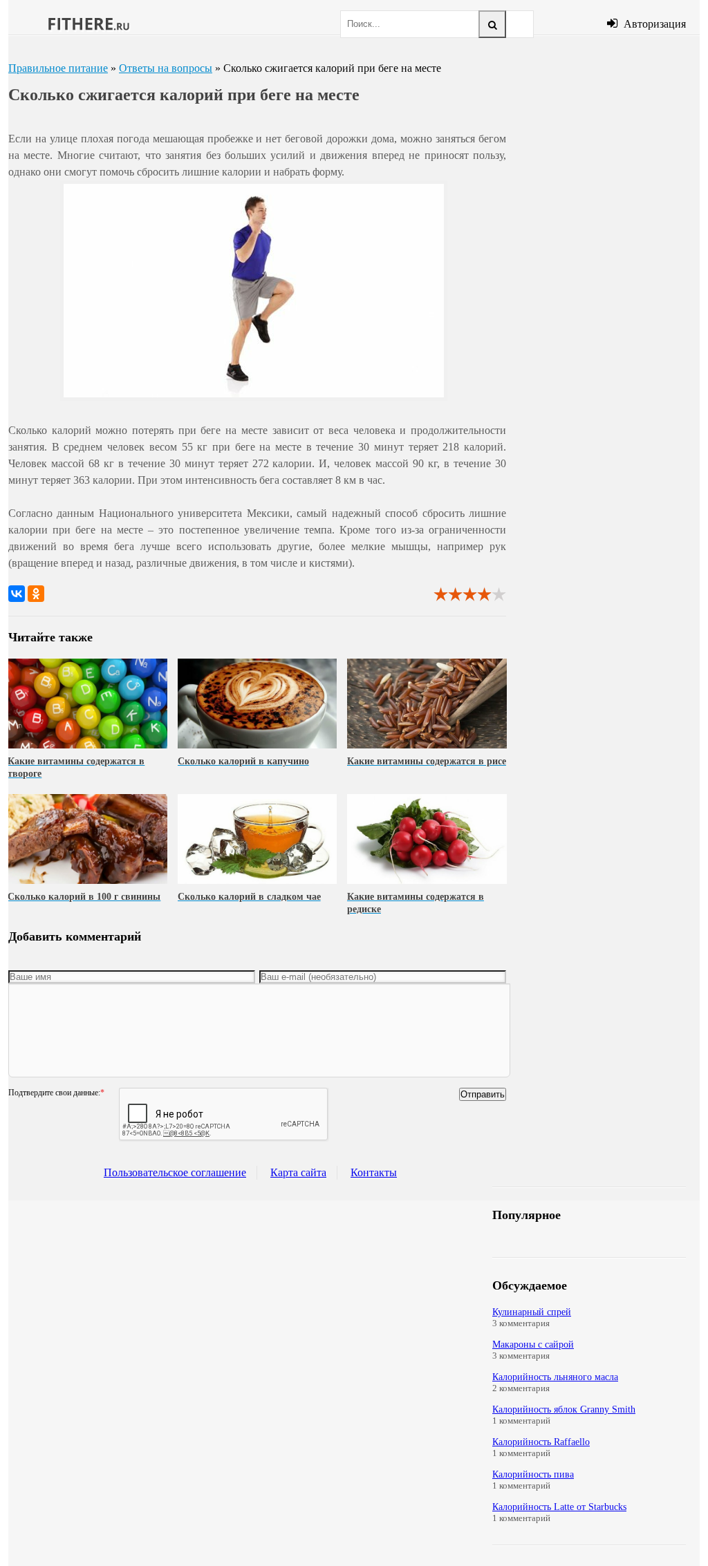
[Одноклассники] (36, 593)
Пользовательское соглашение (175, 1172)
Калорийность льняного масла (555, 1377)
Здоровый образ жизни (87, 24)
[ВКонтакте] (16, 593)
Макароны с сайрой (533, 1344)
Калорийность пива (533, 1474)
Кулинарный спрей (531, 1312)
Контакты (374, 1172)
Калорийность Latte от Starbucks (559, 1507)
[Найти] (492, 24)
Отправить (482, 1094)
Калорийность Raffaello (541, 1442)
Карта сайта (298, 1172)
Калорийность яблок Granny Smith (563, 1409)
